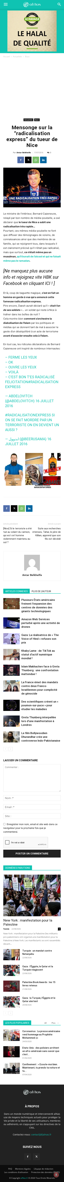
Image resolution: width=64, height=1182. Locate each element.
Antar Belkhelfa (24, 152)
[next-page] (11, 749)
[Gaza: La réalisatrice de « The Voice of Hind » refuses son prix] (11, 638)
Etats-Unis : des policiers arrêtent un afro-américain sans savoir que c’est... (40, 1051)
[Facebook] (20, 160)
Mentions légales (23, 1168)
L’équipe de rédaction (43, 1168)
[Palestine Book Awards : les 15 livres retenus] (11, 986)
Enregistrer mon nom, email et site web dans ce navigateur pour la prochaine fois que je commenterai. (30, 828)
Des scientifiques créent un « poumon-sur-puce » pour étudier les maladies (39, 705)
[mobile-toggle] (5, 4)
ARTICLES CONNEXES (16, 591)
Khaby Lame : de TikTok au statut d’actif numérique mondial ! (38, 654)
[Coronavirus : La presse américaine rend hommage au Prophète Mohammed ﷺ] (11, 1035)
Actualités (17, 56)
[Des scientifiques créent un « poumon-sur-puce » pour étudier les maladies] (11, 705)
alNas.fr (24, 1178)
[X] (28, 160)
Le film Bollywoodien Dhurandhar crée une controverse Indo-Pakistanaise (40, 736)
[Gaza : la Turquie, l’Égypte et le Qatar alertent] (11, 1002)
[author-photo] (32, 570)
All (45, 1023)
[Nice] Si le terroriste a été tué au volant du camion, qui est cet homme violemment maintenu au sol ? (17, 535)
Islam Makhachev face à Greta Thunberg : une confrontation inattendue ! (40, 670)
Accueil (6, 56)
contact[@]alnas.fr (41, 1134)
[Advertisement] (32, 89)
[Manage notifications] (56, 1174)
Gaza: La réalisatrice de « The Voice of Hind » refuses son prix (40, 638)
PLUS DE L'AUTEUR (41, 591)
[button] (59, 4)
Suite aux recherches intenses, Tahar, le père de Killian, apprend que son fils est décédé (46, 533)
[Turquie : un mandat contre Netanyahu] (11, 954)
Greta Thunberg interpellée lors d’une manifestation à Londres (38, 721)
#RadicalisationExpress (28, 415)
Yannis (6, 929)
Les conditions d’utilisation (16, 1172)
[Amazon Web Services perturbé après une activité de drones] (11, 623)
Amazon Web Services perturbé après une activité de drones (40, 623)
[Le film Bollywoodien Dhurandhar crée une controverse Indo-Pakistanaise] (11, 737)
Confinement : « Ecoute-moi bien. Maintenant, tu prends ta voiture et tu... (41, 1067)
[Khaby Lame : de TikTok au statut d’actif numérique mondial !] (11, 654)
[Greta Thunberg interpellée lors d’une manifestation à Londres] (11, 721)
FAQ (10, 1168)
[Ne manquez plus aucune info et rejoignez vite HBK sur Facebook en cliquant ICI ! (31, 277)
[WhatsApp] (35, 160)
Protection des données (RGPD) (45, 1172)
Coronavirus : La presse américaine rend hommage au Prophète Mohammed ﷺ (41, 1034)
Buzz (27, 56)
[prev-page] (5, 749)
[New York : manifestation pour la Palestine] (32, 895)
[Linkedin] (43, 160)
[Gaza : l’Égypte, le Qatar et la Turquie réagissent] (11, 970)
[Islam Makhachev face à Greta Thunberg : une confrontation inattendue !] (11, 670)
